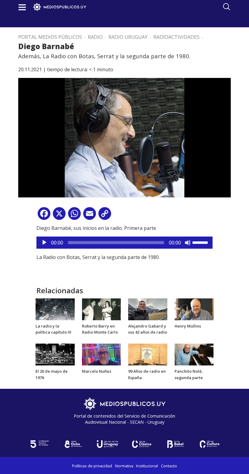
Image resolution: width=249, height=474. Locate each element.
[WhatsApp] (74, 215)
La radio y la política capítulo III (53, 329)
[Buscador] (226, 6)
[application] (124, 243)
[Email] (89, 215)
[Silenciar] (188, 243)
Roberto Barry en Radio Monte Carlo (100, 329)
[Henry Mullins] (194, 308)
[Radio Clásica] (141, 444)
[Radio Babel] (175, 444)
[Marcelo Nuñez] (101, 354)
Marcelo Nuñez (96, 371)
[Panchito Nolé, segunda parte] (194, 354)
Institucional (147, 466)
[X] (59, 215)
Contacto (169, 466)
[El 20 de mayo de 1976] (55, 354)
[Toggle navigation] (22, 7)
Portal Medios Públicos (50, 37)
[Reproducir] (44, 243)
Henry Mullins (188, 326)
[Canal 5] (39, 444)
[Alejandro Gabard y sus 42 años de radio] (147, 308)
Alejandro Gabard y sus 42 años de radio (147, 329)
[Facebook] (44, 215)
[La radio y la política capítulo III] (55, 308)
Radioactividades (176, 37)
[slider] (201, 242)
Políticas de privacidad (92, 466)
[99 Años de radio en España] (147, 354)
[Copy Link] (104, 215)
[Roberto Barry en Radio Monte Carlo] (101, 308)
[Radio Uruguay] (107, 444)
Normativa (124, 466)
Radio (95, 37)
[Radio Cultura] (209, 444)
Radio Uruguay (128, 37)
